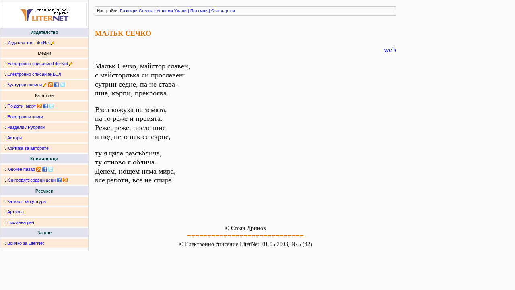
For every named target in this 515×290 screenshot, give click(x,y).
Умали (180, 10)
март (31, 106)
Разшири (129, 10)
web (390, 50)
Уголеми (165, 10)
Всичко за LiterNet (25, 243)
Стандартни (223, 10)
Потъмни (199, 10)
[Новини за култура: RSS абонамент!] (50, 84)
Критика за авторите (28, 148)
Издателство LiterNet (28, 42)
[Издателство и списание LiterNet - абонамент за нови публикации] (39, 106)
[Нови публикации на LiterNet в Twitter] (51, 106)
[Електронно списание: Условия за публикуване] (71, 63)
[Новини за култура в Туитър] (62, 84)
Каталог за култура (26, 201)
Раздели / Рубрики (26, 127)
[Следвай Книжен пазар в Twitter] (50, 169)
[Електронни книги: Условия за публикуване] (53, 42)
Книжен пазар (21, 169)
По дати (15, 106)
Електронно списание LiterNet (37, 63)
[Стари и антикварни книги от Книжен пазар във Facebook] (44, 169)
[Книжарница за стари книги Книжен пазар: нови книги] (38, 169)
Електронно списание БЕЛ (34, 74)
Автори (14, 137)
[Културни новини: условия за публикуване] (45, 84)
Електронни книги (25, 116)
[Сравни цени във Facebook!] (59, 180)
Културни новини (24, 84)
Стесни (146, 10)
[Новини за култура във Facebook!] (56, 84)
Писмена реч (20, 222)
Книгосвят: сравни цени (31, 180)
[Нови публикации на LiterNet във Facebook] (45, 106)
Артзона (15, 211)
